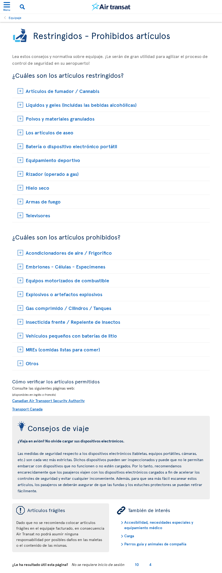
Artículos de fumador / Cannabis (62, 91)
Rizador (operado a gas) (52, 173)
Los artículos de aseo (49, 132)
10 (137, 564)
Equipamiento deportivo (53, 160)
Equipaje (15, 17)
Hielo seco (37, 187)
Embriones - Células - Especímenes (65, 266)
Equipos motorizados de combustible (67, 280)
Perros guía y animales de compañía (155, 543)
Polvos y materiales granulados (60, 118)
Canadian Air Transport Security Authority (48, 400)
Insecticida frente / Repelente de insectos (73, 321)
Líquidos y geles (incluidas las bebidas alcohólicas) (81, 104)
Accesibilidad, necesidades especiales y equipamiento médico (158, 525)
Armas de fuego (43, 201)
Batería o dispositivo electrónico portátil (71, 146)
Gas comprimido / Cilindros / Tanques (68, 308)
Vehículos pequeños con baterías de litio (71, 335)
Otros (32, 363)
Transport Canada (27, 409)
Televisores (38, 215)
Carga (129, 535)
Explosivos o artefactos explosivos (64, 294)
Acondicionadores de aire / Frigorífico (69, 252)
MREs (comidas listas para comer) (63, 349)
